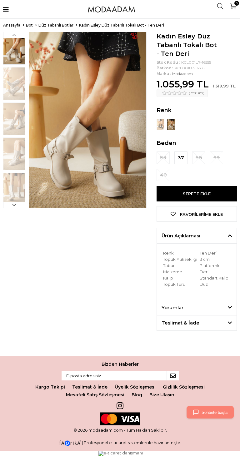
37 (181, 158)
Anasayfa (11, 25)
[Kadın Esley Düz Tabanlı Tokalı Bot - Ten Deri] (171, 123)
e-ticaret (118, 442)
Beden (166, 143)
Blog (137, 395)
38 (199, 158)
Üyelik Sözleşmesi (135, 387)
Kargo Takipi (50, 387)
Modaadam (182, 73)
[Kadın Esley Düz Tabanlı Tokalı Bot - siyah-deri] (161, 123)
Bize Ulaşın (161, 395)
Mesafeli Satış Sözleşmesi (95, 395)
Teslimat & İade (90, 387)
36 (163, 158)
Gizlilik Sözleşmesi (184, 387)
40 (163, 175)
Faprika (70, 443)
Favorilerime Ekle (201, 214)
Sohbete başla (215, 412)
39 (216, 158)
